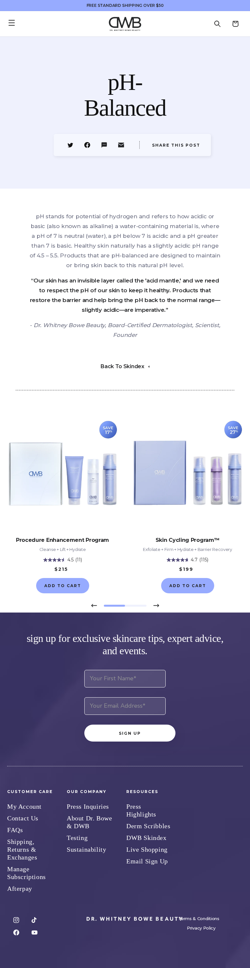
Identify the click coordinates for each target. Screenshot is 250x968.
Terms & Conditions (198, 918)
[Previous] (94, 605)
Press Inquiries (88, 806)
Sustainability (86, 849)
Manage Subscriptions (26, 872)
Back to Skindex (122, 366)
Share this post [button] (176, 145)
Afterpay (19, 888)
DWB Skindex (146, 837)
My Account (24, 806)
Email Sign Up (147, 861)
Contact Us (22, 818)
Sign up (130, 733)
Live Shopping (147, 849)
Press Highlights (141, 810)
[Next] (156, 605)
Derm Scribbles (148, 826)
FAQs (15, 829)
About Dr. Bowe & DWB (89, 822)
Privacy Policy (201, 928)
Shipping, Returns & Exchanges (22, 849)
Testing (77, 837)
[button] (217, 24)
